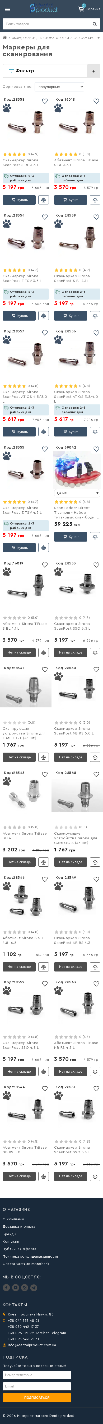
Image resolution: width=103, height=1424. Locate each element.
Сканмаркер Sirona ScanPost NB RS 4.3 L (73, 940)
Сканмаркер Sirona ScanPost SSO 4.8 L (21, 1045)
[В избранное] (45, 101)
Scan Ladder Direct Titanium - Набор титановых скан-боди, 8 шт (76, 513)
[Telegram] (33, 1290)
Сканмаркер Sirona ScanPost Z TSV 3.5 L (22, 278)
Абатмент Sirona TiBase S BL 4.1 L (25, 626)
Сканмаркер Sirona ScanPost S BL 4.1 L (72, 278)
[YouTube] (16, 1290)
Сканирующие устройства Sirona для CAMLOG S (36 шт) (75, 838)
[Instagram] (25, 1290)
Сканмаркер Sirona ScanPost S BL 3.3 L (21, 162)
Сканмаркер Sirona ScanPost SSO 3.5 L (72, 1150)
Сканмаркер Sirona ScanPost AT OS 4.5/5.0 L (25, 396)
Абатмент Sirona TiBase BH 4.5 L (25, 836)
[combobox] (77, 493)
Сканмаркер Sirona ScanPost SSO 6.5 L (72, 626)
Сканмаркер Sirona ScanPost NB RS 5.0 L (74, 731)
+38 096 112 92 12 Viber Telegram (37, 1333)
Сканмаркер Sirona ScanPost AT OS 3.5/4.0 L (76, 396)
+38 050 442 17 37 (23, 1326)
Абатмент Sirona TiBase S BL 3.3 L (76, 162)
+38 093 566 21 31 (23, 1339)
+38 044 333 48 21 (23, 1320)
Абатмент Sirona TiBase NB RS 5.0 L (25, 1150)
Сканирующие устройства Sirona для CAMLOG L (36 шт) (24, 733)
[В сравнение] (43, 199)
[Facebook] (7, 1290)
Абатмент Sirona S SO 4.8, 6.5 (23, 940)
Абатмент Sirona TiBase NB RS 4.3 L (76, 1045)
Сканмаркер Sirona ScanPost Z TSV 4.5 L (22, 510)
